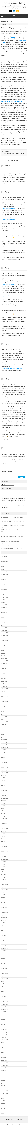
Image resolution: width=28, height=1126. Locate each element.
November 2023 (4, 597)
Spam (2, 140)
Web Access (18, 144)
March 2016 (3, 714)
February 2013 (4, 787)
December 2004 (4, 1032)
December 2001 (4, 1113)
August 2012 (3, 800)
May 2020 (3, 650)
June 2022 (3, 609)
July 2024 (3, 584)
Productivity (22, 138)
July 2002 (3, 1100)
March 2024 (3, 587)
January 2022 (4, 615)
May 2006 (3, 988)
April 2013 (3, 785)
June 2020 (3, 648)
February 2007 (4, 966)
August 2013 (3, 775)
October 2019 (4, 665)
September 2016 (4, 701)
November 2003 (4, 1065)
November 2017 (4, 686)
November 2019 (4, 663)
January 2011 (4, 849)
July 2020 (3, 645)
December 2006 (4, 971)
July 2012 (3, 803)
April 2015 (3, 737)
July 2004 (3, 1044)
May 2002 (3, 1103)
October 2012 (4, 795)
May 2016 (3, 711)
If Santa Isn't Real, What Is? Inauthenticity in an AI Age (12, 521)
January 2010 (4, 879)
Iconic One (6, 1124)
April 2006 (3, 991)
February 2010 (4, 877)
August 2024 (3, 581)
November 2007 (4, 943)
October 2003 (4, 1067)
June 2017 (3, 691)
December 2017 (4, 683)
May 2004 (3, 1050)
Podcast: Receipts (21, 153)
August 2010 (3, 861)
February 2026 (4, 556)
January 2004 (4, 1060)
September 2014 (4, 747)
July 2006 (3, 983)
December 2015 (4, 719)
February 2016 (4, 716)
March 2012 (3, 813)
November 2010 (4, 854)
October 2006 (4, 976)
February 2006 (4, 996)
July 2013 (3, 777)
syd (5, 448)
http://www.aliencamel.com (9, 208)
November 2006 (4, 973)
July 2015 (3, 729)
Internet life (11, 138)
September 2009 (4, 889)
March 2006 (3, 994)
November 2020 (4, 635)
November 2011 (4, 823)
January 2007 (4, 968)
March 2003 (3, 1085)
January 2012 (4, 818)
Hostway (13, 37)
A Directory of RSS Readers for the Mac (9, 525)
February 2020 (4, 658)
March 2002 (3, 1108)
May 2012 (3, 808)
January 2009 (4, 907)
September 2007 (4, 948)
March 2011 (3, 843)
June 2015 (3, 732)
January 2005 (4, 1029)
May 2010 (3, 869)
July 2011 (3, 833)
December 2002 (4, 1090)
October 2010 (4, 856)
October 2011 (4, 826)
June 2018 (3, 673)
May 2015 (3, 734)
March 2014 (3, 760)
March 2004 (3, 1055)
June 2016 (3, 709)
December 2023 (4, 594)
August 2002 (3, 1098)
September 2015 (4, 726)
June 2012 (3, 805)
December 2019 (4, 660)
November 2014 (4, 744)
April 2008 (3, 930)
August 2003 (3, 1072)
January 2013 (4, 790)
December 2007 (4, 940)
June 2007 (3, 955)
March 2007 (3, 963)
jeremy (4, 24)
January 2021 (4, 630)
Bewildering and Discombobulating (8, 536)
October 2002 (4, 1095)
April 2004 (3, 1052)
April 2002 (3, 1105)
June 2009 (3, 894)
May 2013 (3, 782)
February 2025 (4, 569)
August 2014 (3, 749)
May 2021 (3, 625)
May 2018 (3, 676)
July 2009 (3, 892)
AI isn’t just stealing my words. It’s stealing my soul (12, 517)
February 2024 (4, 589)
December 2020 (4, 632)
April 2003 (3, 1083)
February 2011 (4, 846)
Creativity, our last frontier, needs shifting (10, 541)
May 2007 (3, 958)
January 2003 (4, 1088)
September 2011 (4, 828)
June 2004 (3, 1047)
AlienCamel (4, 109)
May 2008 (3, 927)
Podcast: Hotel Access (8, 153)
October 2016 (4, 698)
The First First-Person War (7, 548)
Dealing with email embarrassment (8, 545)
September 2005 (4, 1009)
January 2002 (4, 1111)
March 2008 (3, 933)
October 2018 (4, 668)
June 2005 (3, 1016)
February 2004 (4, 1057)
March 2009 (3, 902)
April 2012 (3, 810)
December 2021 (4, 617)
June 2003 (3, 1077)
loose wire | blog (14, 3)
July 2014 (3, 752)
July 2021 (3, 622)
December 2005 (4, 1001)
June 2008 (3, 925)
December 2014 (4, 742)
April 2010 (3, 871)
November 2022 (4, 607)
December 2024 (4, 571)
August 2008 (3, 920)
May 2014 (3, 754)
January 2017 (4, 693)
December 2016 (4, 696)
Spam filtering (12, 144)
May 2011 (3, 838)
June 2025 (3, 564)
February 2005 (4, 1027)
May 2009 (3, 897)
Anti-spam (13, 140)
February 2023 (4, 602)
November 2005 (4, 1004)
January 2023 (4, 604)
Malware (17, 138)
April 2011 (3, 841)
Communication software (10, 142)
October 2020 (4, 637)
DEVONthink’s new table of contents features (11, 529)
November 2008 (4, 912)
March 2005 (3, 1024)
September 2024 (4, 579)
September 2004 (4, 1039)
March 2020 (3, 655)
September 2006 (4, 978)
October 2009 (4, 887)
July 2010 (3, 864)
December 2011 (4, 821)
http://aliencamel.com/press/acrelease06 (12, 368)
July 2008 (3, 922)
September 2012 (4, 798)
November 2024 (4, 574)
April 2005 (3, 1021)
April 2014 (3, 757)
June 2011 (3, 836)
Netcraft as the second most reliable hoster (11, 101)
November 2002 (4, 1093)
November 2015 (4, 721)
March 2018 (3, 678)
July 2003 (3, 1075)
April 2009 (3, 899)
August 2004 (3, 1042)
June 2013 (3, 780)
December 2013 (4, 767)
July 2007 (3, 953)
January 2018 (4, 681)
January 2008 (4, 938)
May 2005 (3, 1019)
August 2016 (3, 704)
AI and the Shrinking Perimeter (7, 539)
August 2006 (3, 981)
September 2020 (4, 640)
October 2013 (4, 770)
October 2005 (4, 1006)
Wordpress (21, 1124)
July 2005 (3, 1014)
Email (7, 138)
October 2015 (4, 724)
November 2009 (4, 884)
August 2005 (3, 1011)
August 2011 (3, 831)
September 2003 (4, 1070)
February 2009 (4, 904)
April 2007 (3, 960)
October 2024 (4, 576)
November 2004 (4, 1034)
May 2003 (3, 1080)
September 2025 (4, 561)
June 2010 (3, 866)
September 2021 (4, 620)
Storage (6, 140)
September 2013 (4, 772)
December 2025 (4, 559)
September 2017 (4, 688)
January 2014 (4, 765)
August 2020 (3, 642)
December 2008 (4, 910)
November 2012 (4, 793)
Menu (14, 15)
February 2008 (4, 935)
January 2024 (4, 592)
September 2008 (4, 917)
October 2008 (4, 915)
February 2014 (4, 762)
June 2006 (3, 986)
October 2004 (4, 1037)
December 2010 (4, 851)
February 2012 (4, 816)
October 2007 (4, 945)
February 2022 (4, 612)
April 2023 (3, 599)
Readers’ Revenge (5, 534)
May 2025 (3, 566)
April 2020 (3, 653)
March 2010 (3, 874)
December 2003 (4, 1062)
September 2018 (4, 670)
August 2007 (3, 950)
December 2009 (4, 882)
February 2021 (4, 627)
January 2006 (4, 999)
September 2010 (4, 859)
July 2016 (3, 706)
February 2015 (4, 739)
